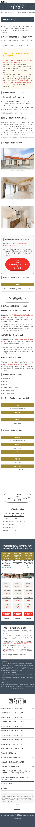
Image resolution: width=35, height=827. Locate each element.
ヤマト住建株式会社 (9, 524)
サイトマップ (17, 809)
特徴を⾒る (6, 618)
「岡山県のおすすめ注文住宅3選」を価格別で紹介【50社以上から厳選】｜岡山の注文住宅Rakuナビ (14, 516)
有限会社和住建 (8, 527)
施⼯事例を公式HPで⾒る (6, 614)
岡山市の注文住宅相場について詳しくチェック (17, 299)
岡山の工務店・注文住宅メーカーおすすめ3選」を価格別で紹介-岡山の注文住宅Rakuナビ (19, 2)
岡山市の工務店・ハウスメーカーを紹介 (15, 521)
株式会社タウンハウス (10, 530)
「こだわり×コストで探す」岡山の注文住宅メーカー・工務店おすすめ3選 (17, 264)
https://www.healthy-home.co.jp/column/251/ (13, 686)
